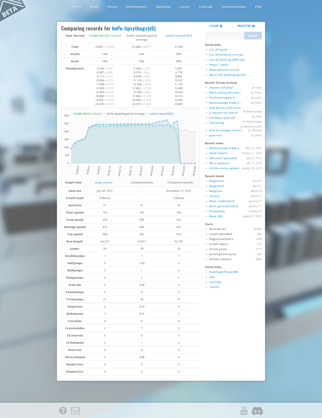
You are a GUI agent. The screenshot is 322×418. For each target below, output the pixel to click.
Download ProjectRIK (223, 272)
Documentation (234, 7)
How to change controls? (226, 130)
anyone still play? (221, 87)
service (214, 196)
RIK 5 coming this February (227, 92)
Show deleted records (224, 70)
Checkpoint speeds (180, 182)
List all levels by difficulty (227, 60)
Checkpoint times (142, 182)
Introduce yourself (222, 118)
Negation (215, 191)
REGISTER (244, 26)
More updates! (219, 163)
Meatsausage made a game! (229, 103)
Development (136, 7)
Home (76, 7)
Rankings (163, 7)
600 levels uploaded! (223, 158)
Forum (112, 7)
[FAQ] (63, 410)
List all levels (218, 50)
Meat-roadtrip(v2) (221, 201)
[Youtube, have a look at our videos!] (244, 410)
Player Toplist (219, 65)
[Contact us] (75, 410)
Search (253, 35)
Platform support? (222, 98)
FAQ (212, 277)
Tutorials (205, 7)
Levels (185, 7)
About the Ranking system (227, 75)
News (94, 7)
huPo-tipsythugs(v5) (134, 28)
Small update (218, 153)
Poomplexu (217, 211)
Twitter (214, 287)
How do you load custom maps (230, 108)
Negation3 (216, 181)
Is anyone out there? (223, 113)
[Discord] (257, 410)
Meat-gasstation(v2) (223, 206)
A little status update (224, 168)
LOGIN (214, 26)
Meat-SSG (216, 216)
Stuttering (216, 123)
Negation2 (216, 186)
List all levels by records (226, 55)
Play (258, 7)
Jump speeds (104, 182)
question (215, 135)
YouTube (215, 282)
